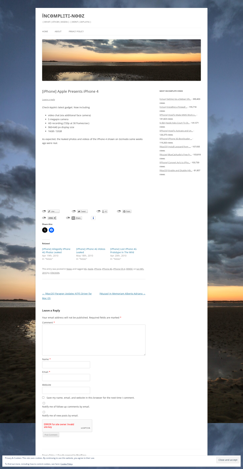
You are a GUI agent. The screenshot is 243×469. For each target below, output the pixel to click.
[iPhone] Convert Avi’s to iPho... (175, 162)
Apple (90, 268)
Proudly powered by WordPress (72, 455)
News (69, 268)
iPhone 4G (107, 268)
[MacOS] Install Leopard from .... (175, 146)
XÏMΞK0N (55, 272)
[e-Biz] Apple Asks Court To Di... (175, 122)
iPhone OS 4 (119, 268)
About (58, 31)
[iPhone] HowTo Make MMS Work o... (178, 114)
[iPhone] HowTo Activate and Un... (176, 130)
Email (46, 371)
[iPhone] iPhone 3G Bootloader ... (176, 138)
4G (85, 268)
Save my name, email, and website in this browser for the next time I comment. (91, 397)
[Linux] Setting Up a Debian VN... (175, 99)
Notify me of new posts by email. (60, 415)
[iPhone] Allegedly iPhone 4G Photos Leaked (56, 250)
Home (45, 31)
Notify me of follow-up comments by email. (66, 406)
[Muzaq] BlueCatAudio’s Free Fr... (176, 154)
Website (46, 384)
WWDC (129, 268)
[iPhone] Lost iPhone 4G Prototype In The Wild (123, 250)
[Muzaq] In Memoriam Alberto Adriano (122, 293)
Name (46, 359)
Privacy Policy (76, 31)
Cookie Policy (67, 464)
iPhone (97, 268)
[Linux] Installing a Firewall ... (173, 106)
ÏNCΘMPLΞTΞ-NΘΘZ (63, 16)
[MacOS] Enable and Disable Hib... (176, 170)
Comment (48, 322)
